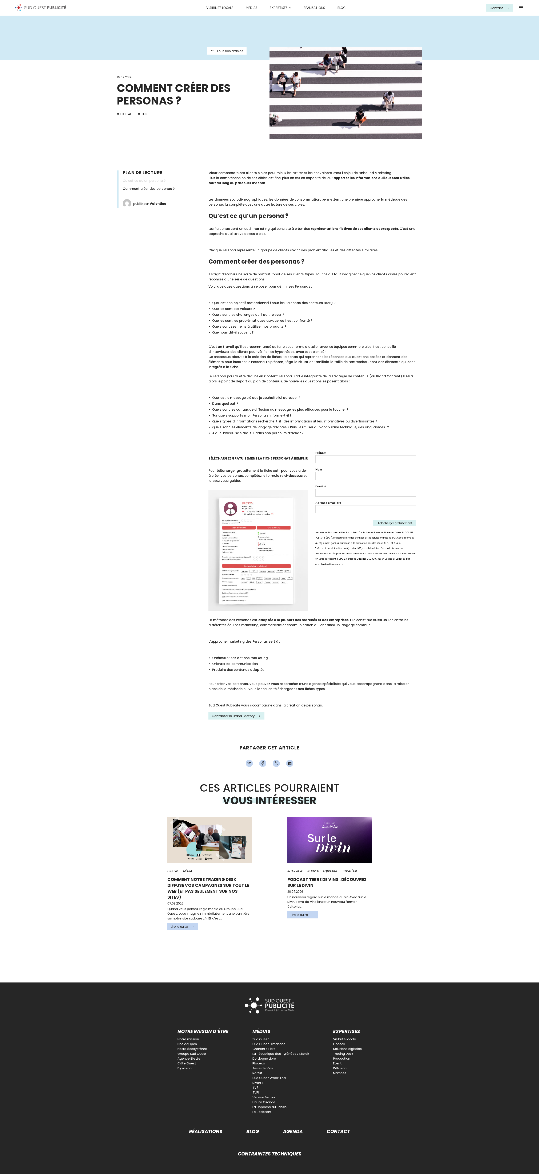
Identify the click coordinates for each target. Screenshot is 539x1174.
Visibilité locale (219, 7)
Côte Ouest (186, 1063)
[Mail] (249, 763)
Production (341, 1058)
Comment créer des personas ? (149, 188)
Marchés (339, 1073)
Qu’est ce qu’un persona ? (144, 180)
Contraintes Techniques (270, 1154)
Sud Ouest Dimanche (269, 1044)
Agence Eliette (188, 1058)
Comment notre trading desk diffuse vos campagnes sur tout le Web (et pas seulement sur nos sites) (208, 888)
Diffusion (340, 1068)
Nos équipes (187, 1044)
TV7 (255, 1087)
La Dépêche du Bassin (269, 1107)
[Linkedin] (289, 763)
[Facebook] (262, 763)
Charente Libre (264, 1049)
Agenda (293, 1132)
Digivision (184, 1068)
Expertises (278, 7)
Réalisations (314, 7)
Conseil (339, 1044)
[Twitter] (276, 763)
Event (337, 1063)
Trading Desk (343, 1053)
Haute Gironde (263, 1102)
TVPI (255, 1092)
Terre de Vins (262, 1068)
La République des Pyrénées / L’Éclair (280, 1053)
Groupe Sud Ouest (192, 1053)
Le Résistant (262, 1112)
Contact (338, 1132)
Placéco (258, 1063)
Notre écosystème (192, 1049)
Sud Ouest (260, 1039)
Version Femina (264, 1097)
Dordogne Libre (264, 1058)
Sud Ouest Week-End (269, 1078)
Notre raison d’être (202, 1032)
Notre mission (188, 1039)
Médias (251, 7)
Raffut (257, 1073)
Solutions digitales (347, 1049)
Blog (342, 7)
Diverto (258, 1082)
